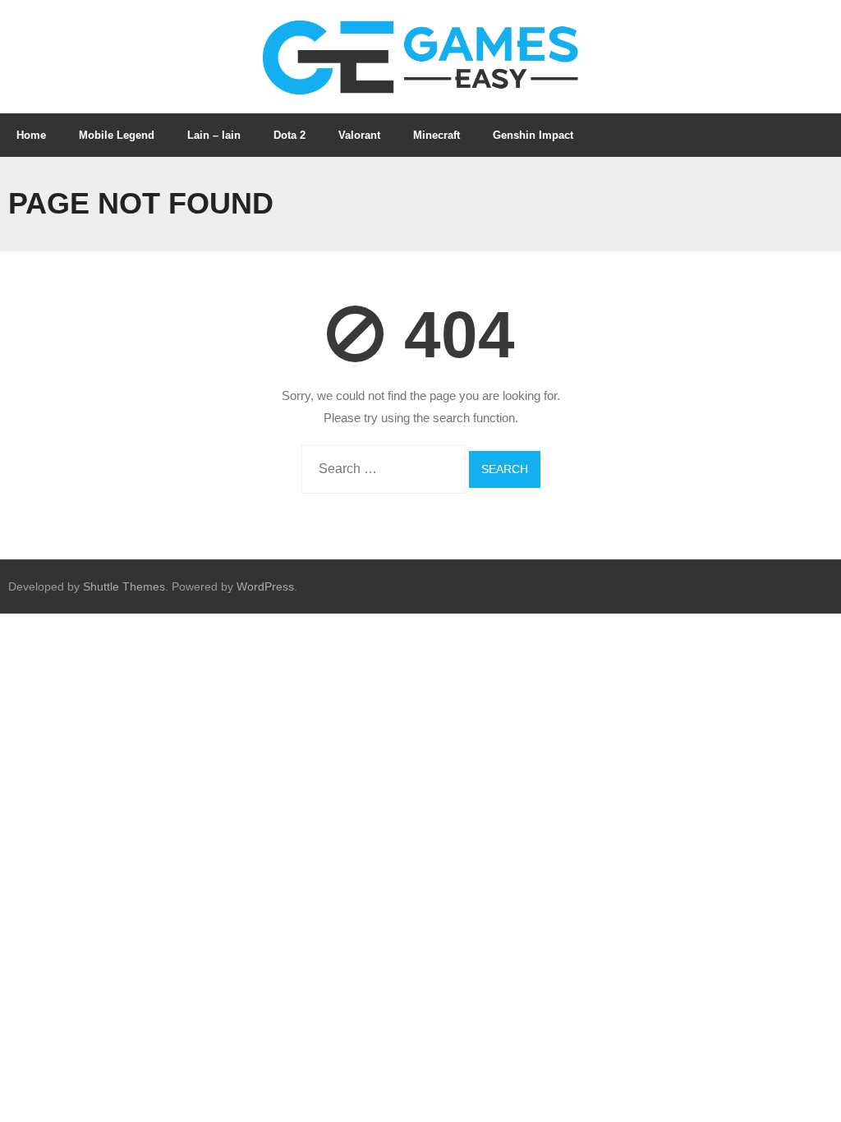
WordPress (265, 586)
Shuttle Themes (124, 586)
